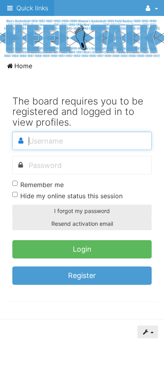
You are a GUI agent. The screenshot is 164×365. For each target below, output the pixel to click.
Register (82, 275)
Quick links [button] (31, 8)
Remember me (42, 185)
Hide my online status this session (71, 196)
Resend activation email (82, 223)
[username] (21, 140)
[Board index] (82, 38)
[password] (21, 165)
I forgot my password (82, 210)
